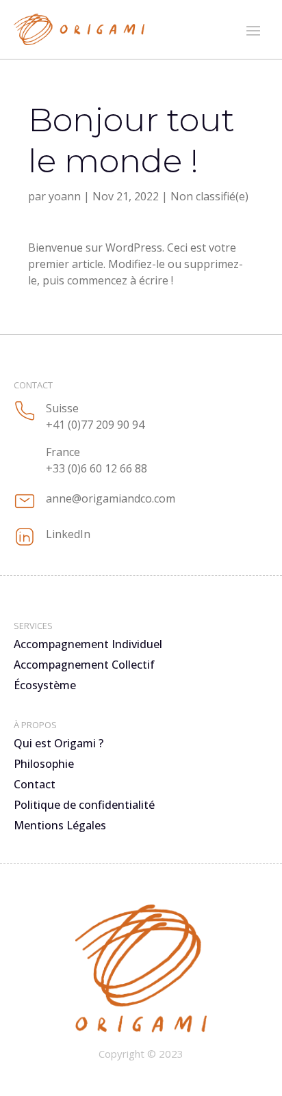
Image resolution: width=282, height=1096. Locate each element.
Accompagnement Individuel (88, 645)
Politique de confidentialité (84, 806)
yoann (65, 196)
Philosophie (44, 765)
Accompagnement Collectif (84, 666)
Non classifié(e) (209, 196)
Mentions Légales (60, 826)
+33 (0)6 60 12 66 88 (96, 468)
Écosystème (45, 686)
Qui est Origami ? (58, 744)
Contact (34, 785)
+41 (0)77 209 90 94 (95, 424)
